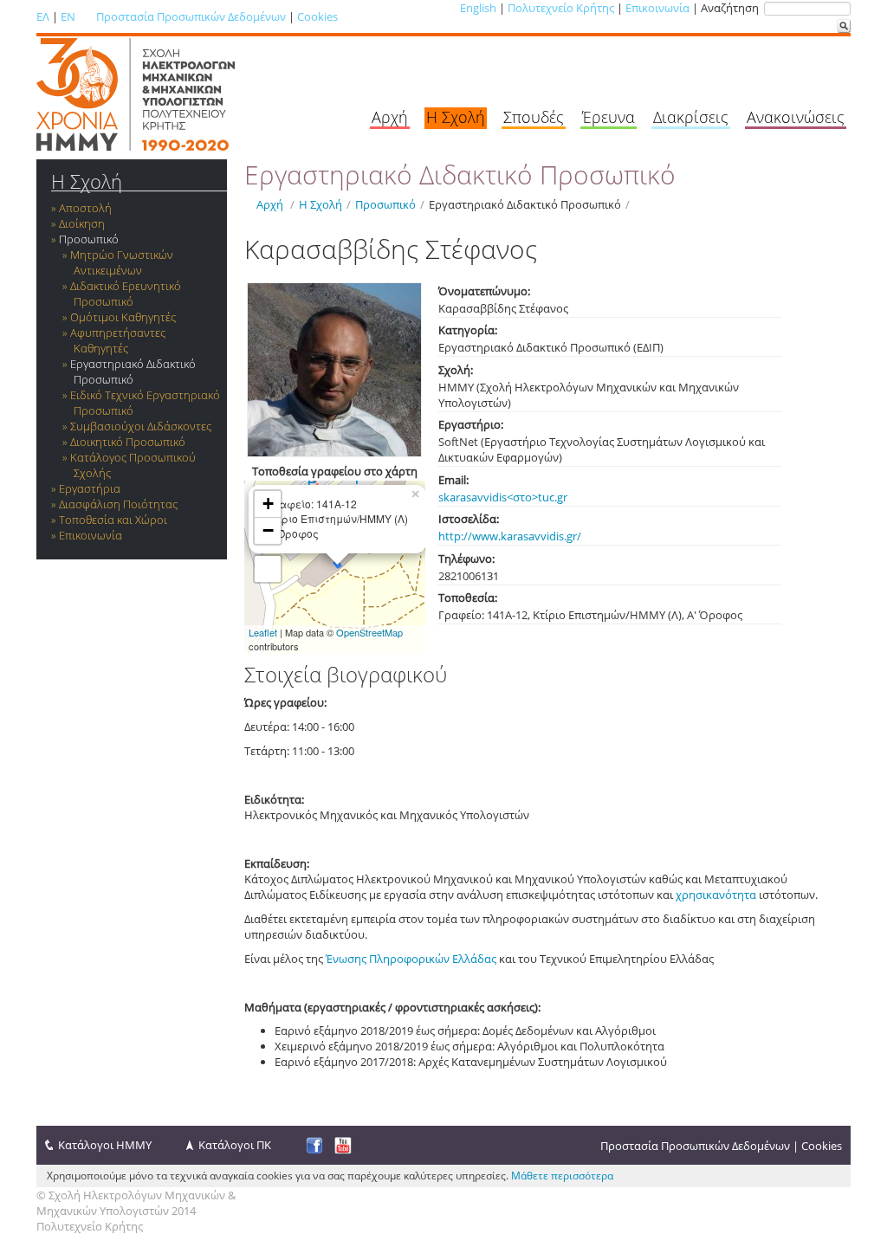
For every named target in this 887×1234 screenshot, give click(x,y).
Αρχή (390, 117)
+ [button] (268, 503)
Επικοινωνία (657, 8)
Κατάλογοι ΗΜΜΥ (105, 1145)
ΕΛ (42, 16)
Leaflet (263, 632)
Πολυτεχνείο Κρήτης (561, 8)
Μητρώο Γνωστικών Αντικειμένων (121, 262)
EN (68, 16)
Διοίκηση (82, 223)
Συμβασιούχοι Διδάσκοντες (140, 426)
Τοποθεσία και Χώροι (113, 519)
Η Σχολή (455, 117)
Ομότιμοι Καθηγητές (123, 317)
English (478, 8)
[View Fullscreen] (268, 569)
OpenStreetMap (369, 632)
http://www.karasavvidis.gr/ (509, 536)
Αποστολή (85, 208)
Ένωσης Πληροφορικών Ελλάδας (411, 958)
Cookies (317, 16)
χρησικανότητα (716, 894)
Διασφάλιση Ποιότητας (118, 504)
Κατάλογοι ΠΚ (234, 1145)
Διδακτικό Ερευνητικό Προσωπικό (125, 293)
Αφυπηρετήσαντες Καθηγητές (117, 340)
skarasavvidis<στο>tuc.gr (502, 497)
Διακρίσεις (690, 117)
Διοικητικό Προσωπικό (127, 441)
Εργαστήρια (89, 488)
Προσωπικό (89, 239)
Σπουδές (533, 117)
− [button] (268, 530)
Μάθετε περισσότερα (562, 1175)
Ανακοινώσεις (796, 117)
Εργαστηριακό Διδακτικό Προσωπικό (133, 371)
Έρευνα (608, 117)
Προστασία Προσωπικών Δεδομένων (191, 16)
